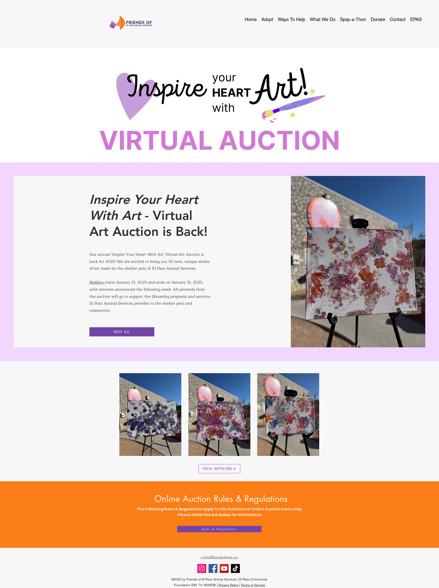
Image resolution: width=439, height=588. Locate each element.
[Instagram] (201, 568)
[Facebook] (213, 568)
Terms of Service (253, 585)
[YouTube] (224, 568)
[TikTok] (235, 568)
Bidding (97, 282)
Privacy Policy (228, 585)
